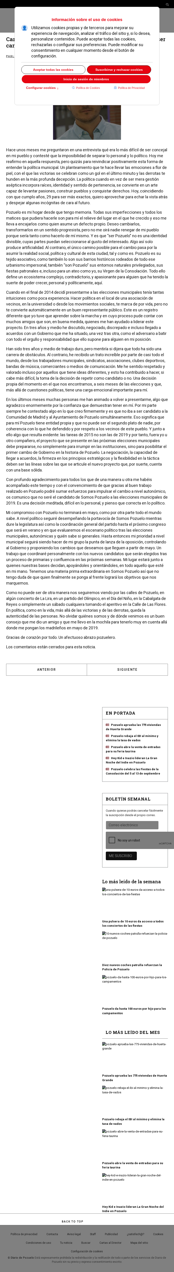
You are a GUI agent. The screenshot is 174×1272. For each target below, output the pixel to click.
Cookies (158, 1234)
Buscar (85, 1242)
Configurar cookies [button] (42, 88)
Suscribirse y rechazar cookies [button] (119, 69)
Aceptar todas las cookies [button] (53, 69)
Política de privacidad (24, 1234)
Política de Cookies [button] (88, 88)
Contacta (52, 1234)
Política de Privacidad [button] (131, 88)
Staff (93, 1234)
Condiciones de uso (38, 1242)
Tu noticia (66, 1242)
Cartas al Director (110, 1242)
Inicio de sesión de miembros (86, 79)
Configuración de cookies (87, 1251)
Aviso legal (74, 1234)
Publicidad (111, 1234)
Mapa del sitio (139, 1242)
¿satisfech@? (135, 1234)
